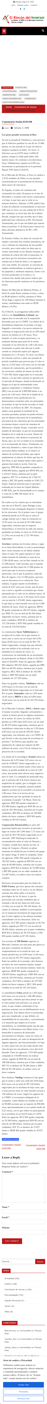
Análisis (8, 1284)
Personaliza (23, 1392)
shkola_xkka (10, 1347)
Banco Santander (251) (12, 98)
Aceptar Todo (23, 1385)
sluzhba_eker (11, 1339)
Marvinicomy (10, 1331)
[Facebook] (21, 9)
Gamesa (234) (30, 98)
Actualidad (9, 1278)
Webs (7, 1312)
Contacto (34, 5)
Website (6, 1227)
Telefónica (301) (10, 91)
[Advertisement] (23, 60)
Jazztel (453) (21, 87)
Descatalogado (11, 1295)
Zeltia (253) (24, 95)
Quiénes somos (23, 5)
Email (5, 1217)
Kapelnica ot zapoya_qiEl (16, 1356)
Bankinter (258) (9, 95)
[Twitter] (24, 9)
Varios (7, 1306)
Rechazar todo (23, 1399)
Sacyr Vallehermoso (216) (14, 102)
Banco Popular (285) (29, 91)
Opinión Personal (12, 1300)
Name (5, 1207)
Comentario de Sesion (10, 1139)
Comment (7, 1172)
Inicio (13, 5)
